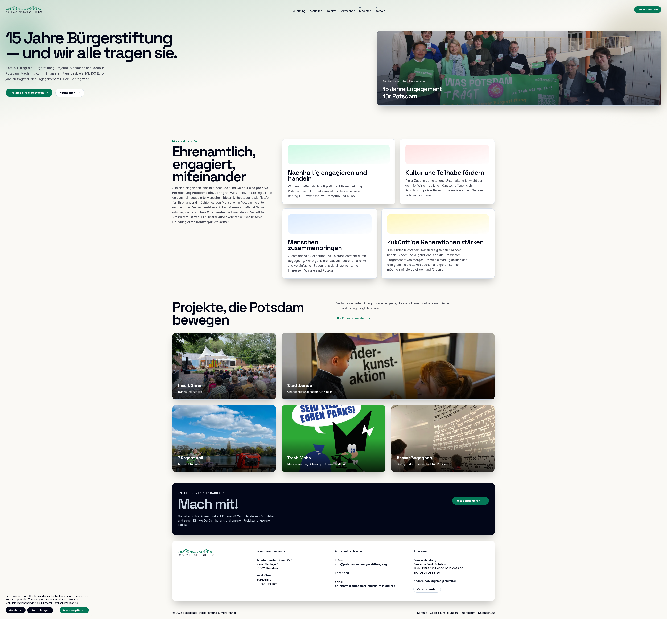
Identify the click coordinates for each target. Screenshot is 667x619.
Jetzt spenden (648, 9)
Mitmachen (67, 93)
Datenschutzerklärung (65, 602)
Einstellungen (40, 610)
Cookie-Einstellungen (444, 612)
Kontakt (422, 612)
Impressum (467, 612)
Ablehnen (15, 610)
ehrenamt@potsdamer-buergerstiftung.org (365, 586)
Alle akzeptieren (74, 610)
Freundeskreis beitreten (27, 93)
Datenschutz (486, 612)
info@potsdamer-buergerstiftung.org (361, 564)
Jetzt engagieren (468, 500)
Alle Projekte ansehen (351, 318)
